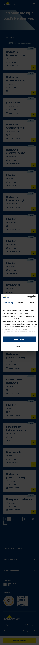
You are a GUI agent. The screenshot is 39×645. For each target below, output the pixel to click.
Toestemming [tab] (7, 303)
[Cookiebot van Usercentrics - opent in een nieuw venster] (28, 296)
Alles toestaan (19, 339)
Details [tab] (20, 303)
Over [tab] (32, 303)
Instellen (18, 346)
